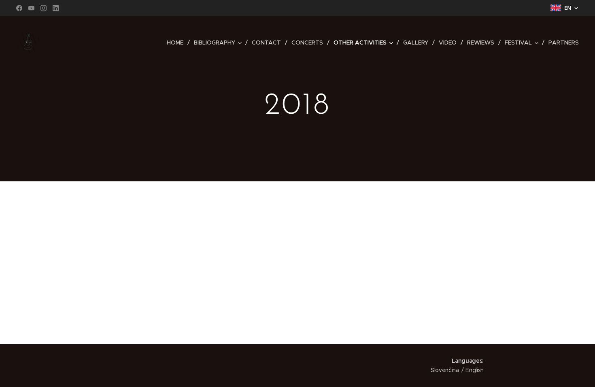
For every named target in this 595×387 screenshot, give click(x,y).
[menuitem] (177, 42)
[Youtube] (31, 8)
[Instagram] (43, 8)
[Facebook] (19, 8)
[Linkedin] (56, 8)
